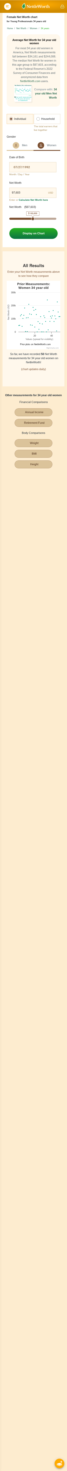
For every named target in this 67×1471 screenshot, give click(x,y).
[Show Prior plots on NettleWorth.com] (34, 344)
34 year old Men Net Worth (46, 93)
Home (10, 28)
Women (33, 28)
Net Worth (21, 28)
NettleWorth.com (30, 81)
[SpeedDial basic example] (59, 1463)
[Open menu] (8, 6)
